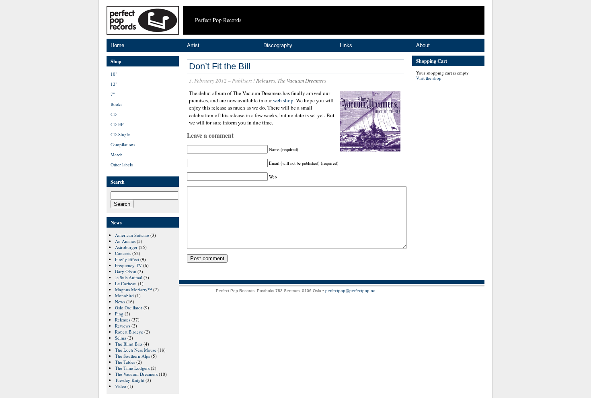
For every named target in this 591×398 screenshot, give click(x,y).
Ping (119, 314)
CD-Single (120, 134)
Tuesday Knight (129, 380)
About (423, 45)
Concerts (123, 253)
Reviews (122, 326)
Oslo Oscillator (128, 308)
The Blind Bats (128, 344)
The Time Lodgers (132, 368)
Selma (120, 338)
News (120, 301)
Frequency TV (128, 265)
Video (120, 386)
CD (114, 114)
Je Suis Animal (128, 277)
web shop (283, 100)
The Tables (125, 362)
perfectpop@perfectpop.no (350, 290)
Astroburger (126, 247)
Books (116, 104)
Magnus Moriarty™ (133, 289)
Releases (265, 80)
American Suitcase (132, 235)
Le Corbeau (126, 283)
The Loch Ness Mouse (135, 350)
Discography (277, 45)
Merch (117, 154)
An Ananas (125, 241)
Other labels (122, 165)
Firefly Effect (127, 259)
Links (346, 45)
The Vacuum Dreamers (301, 80)
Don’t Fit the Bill (219, 66)
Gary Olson (125, 271)
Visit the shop (428, 78)
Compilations (123, 144)
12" (114, 84)
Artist (193, 45)
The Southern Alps (132, 356)
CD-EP (117, 124)
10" (114, 74)
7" (113, 94)
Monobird (124, 295)
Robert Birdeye (129, 332)
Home (117, 45)
